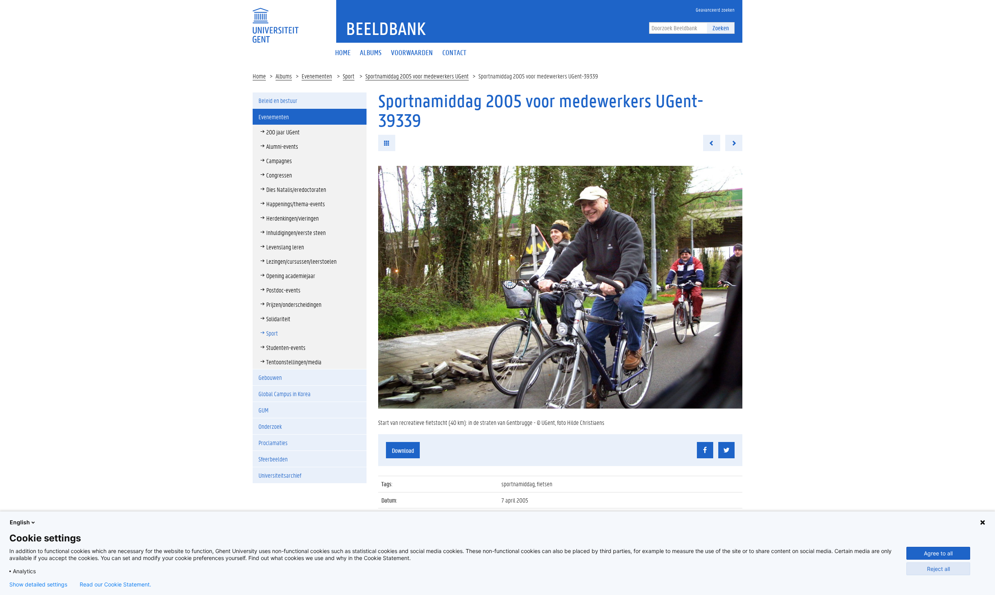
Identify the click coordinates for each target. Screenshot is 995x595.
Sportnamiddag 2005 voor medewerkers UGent (417, 76)
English (20, 522)
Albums (284, 76)
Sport (348, 76)
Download (403, 450)
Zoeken (720, 28)
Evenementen (317, 76)
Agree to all (938, 553)
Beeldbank (386, 28)
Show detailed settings (38, 584)
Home (259, 76)
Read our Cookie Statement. (115, 584)
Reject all (938, 568)
